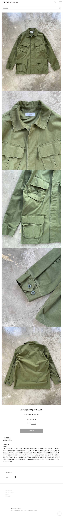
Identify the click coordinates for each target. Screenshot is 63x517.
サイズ (29, 423)
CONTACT (9, 472)
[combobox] (31, 8)
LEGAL (7, 494)
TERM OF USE (9, 490)
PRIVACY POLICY (10, 492)
